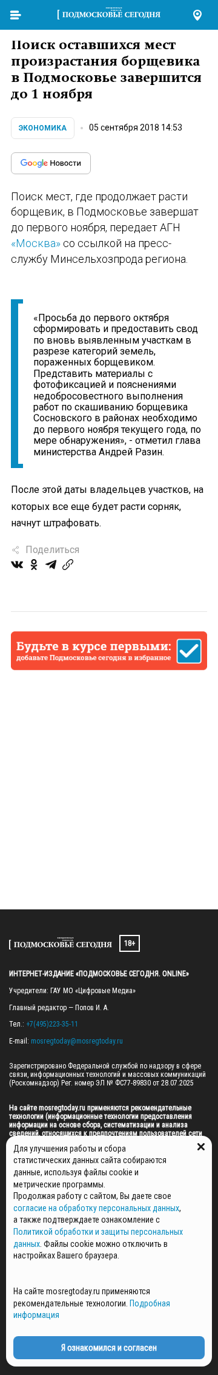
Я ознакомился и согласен (109, 1348)
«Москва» (36, 243)
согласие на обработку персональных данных (96, 1208)
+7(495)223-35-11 (52, 1024)
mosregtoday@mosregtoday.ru (77, 1041)
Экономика (43, 128)
